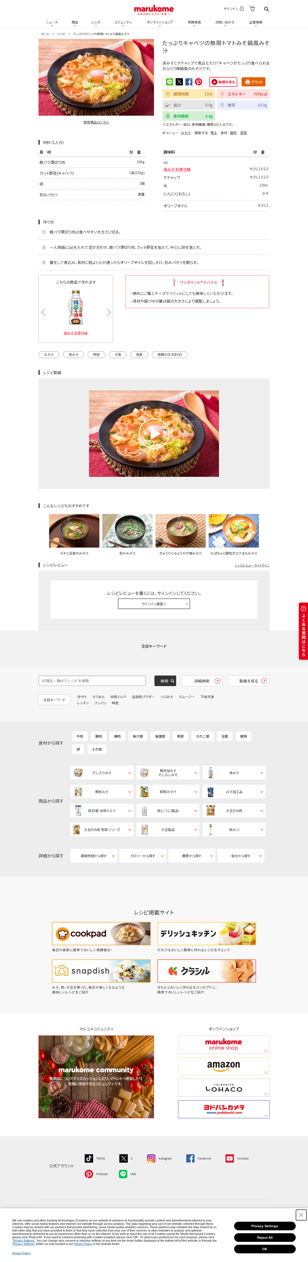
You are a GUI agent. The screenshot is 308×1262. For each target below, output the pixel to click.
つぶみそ (166, 696)
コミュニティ (123, 22)
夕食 (118, 354)
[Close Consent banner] (301, 1215)
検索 (266, 9)
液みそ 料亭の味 (177, 169)
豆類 (224, 736)
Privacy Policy (83, 1244)
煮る (214, 132)
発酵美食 (194, 22)
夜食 (139, 354)
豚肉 (233, 132)
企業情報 (256, 22)
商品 (74, 22)
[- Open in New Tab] (252, 9)
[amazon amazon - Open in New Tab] (223, 1066)
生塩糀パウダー (143, 696)
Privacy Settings (264, 1226)
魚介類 (138, 736)
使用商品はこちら (96, 122)
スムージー (187, 696)
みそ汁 (186, 132)
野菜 (243, 132)
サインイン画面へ (154, 603)
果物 (243, 736)
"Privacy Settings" (23, 1240)
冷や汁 (82, 696)
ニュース (52, 22)
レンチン (83, 702)
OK (264, 1249)
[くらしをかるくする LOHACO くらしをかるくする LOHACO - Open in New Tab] (223, 1087)
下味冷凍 (207, 696)
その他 (97, 749)
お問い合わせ (225, 22)
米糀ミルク (118, 696)
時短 (96, 354)
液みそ (73, 354)
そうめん (98, 696)
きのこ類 (202, 736)
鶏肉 (117, 736)
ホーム (45, 34)
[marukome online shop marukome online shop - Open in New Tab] (223, 1044)
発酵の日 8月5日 (169, 354)
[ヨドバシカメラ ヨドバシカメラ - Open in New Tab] (223, 1109)
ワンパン (100, 702)
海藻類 (160, 736)
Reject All (265, 1237)
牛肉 (80, 736)
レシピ (96, 22)
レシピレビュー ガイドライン (252, 565)
